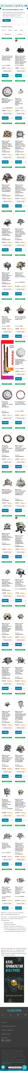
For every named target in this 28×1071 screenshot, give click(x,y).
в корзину (5, 75)
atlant (4, 30)
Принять (6, 20)
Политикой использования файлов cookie (13, 17)
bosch (10, 30)
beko (16, 30)
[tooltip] (2, 1014)
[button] (5, 980)
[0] (25, 6)
